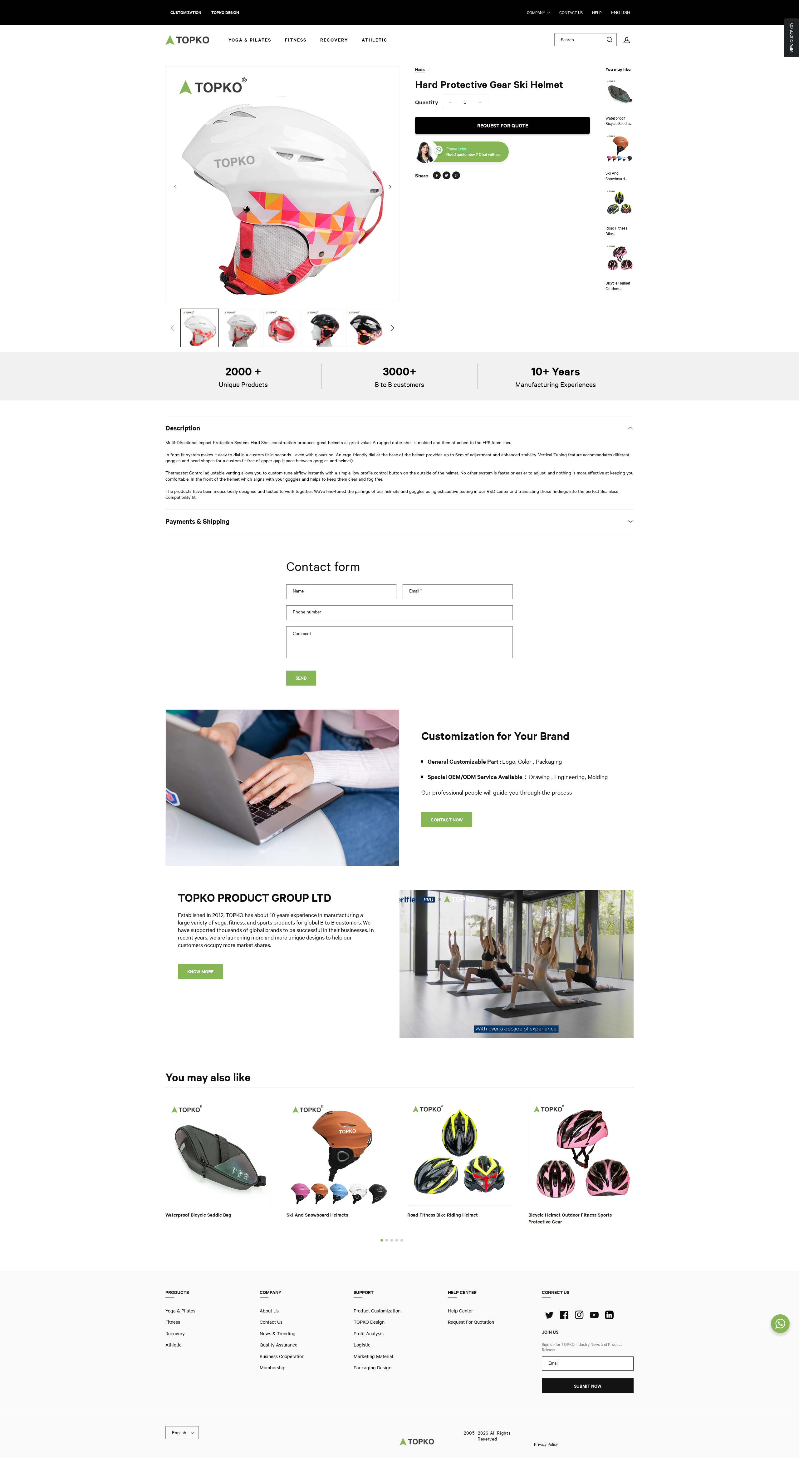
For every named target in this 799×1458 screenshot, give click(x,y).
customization (185, 12)
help (597, 12)
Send (301, 678)
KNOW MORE (200, 971)
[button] (381, 1240)
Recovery (175, 1333)
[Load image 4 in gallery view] (324, 328)
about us (269, 1310)
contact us (571, 12)
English (620, 12)
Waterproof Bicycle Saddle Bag (198, 1214)
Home (420, 69)
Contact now (447, 820)
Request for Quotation (471, 1322)
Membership (273, 1367)
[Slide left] (175, 187)
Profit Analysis (369, 1333)
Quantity (426, 102)
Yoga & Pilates (180, 1310)
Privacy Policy (546, 1443)
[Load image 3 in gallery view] (282, 328)
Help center (460, 1310)
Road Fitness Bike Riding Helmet (442, 1214)
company (536, 12)
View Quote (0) (791, 37)
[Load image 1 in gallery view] (200, 328)
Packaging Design (372, 1367)
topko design (225, 12)
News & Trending (278, 1333)
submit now (587, 1386)
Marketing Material (373, 1356)
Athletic (173, 1344)
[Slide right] (390, 187)
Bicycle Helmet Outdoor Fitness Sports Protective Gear (570, 1217)
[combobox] (585, 39)
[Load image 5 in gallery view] (365, 328)
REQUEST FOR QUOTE (502, 125)
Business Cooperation (282, 1356)
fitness (172, 1322)
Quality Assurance (278, 1344)
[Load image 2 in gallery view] (241, 328)
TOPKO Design (369, 1322)
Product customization (377, 1310)
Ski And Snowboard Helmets (317, 1214)
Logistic (362, 1344)
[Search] (609, 39)
